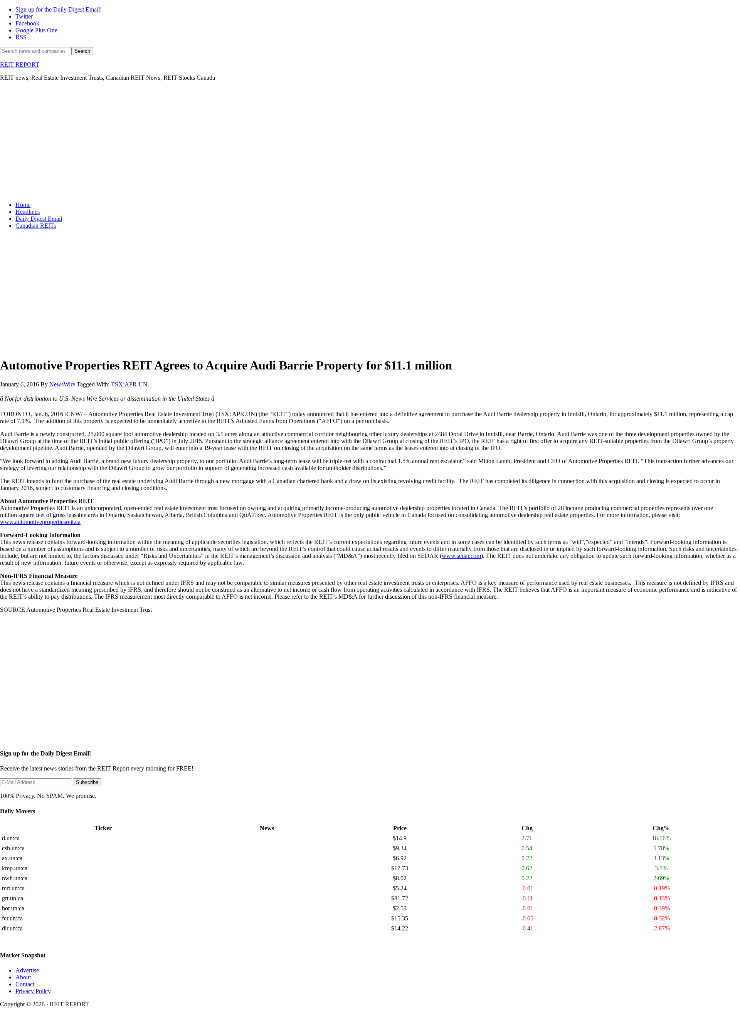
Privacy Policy (33, 991)
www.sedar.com (461, 555)
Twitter (24, 16)
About (23, 977)
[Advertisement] (231, 141)
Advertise (27, 970)
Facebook (27, 23)
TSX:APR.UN (129, 384)
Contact (24, 984)
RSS (21, 37)
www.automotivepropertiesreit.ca (40, 522)
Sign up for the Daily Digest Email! (58, 9)
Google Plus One (36, 30)
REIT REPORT (19, 64)
